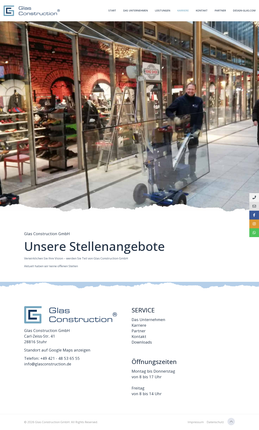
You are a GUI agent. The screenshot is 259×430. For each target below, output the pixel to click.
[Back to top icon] (231, 421)
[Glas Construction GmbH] (32, 10)
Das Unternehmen (148, 319)
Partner (139, 330)
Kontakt (139, 336)
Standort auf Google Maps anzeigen (57, 350)
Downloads (142, 342)
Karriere (139, 325)
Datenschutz (215, 422)
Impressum (196, 422)
